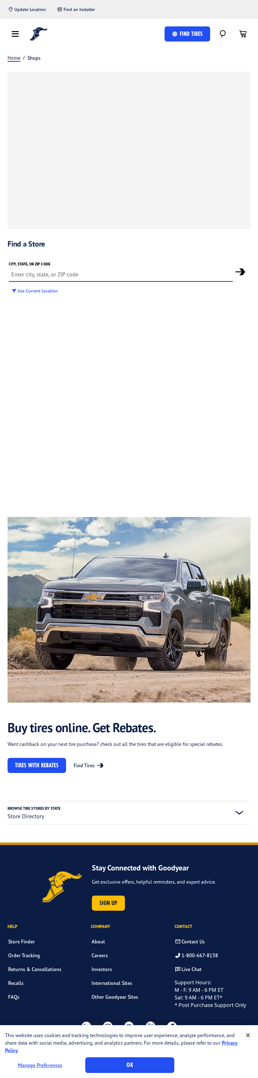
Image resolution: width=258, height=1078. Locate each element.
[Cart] (242, 34)
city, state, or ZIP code (29, 264)
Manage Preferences (40, 1065)
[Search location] (240, 272)
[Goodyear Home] (39, 34)
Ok (129, 1065)
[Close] (248, 1035)
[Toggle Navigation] (15, 34)
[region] (129, 1051)
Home (14, 58)
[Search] (222, 34)
